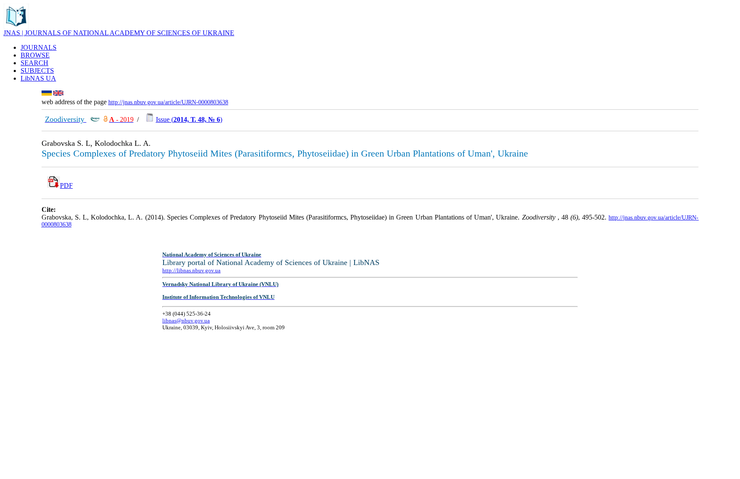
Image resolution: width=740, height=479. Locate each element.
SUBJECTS (37, 70)
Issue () (189, 119)
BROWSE (35, 55)
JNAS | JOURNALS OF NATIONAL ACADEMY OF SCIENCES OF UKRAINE (118, 32)
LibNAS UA (38, 78)
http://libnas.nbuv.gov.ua (191, 270)
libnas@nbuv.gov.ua (186, 320)
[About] (16, 26)
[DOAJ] (105, 119)
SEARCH (34, 62)
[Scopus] (95, 119)
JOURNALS (39, 47)
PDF (66, 185)
